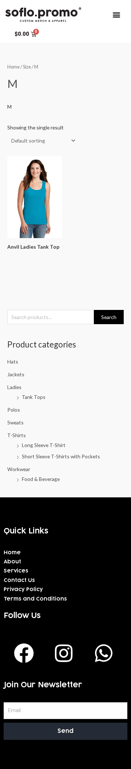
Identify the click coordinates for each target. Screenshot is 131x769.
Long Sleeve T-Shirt (44, 445)
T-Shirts (16, 435)
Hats (12, 361)
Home (13, 67)
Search (108, 317)
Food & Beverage (41, 479)
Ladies (14, 387)
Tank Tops (33, 397)
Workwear (18, 469)
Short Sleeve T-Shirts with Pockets (61, 456)
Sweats (15, 422)
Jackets (15, 374)
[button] (117, 14)
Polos (13, 410)
